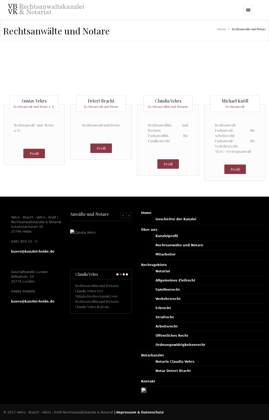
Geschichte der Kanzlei (176, 219)
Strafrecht (165, 317)
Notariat (163, 271)
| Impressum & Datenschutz (139, 412)
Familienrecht (168, 289)
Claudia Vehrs (86, 274)
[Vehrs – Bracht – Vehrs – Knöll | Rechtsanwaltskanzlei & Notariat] (46, 14)
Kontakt (148, 381)
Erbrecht (163, 308)
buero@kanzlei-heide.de (32, 251)
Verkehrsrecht (168, 299)
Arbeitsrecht (167, 326)
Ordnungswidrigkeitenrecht (180, 345)
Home (221, 29)
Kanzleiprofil (167, 236)
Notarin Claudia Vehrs (175, 361)
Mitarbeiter (166, 254)
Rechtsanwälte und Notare (179, 245)
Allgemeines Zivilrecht (175, 280)
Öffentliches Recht (172, 335)
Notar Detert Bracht (173, 371)
